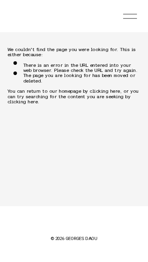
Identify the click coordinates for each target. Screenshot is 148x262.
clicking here (105, 88)
